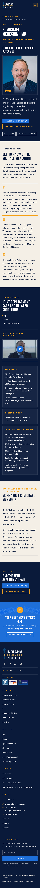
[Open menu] (35, 5)
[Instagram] (10, 664)
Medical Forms (8, 718)
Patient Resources (9, 695)
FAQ (4, 709)
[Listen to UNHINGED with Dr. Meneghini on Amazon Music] (20, 670)
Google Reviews (11, 814)
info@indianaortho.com (15, 804)
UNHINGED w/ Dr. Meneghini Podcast (17, 787)
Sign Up (19, 858)
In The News (7, 778)
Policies (5, 722)
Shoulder (6, 748)
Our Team (6, 774)
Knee (4, 739)
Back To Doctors (13, 149)
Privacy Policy (6, 881)
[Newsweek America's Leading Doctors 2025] (23, 682)
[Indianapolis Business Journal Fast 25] (13, 682)
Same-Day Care (9, 761)
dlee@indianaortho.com (15, 811)
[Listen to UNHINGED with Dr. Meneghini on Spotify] (11, 670)
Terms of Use (18, 881)
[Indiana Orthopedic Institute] (8, 5)
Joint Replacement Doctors (17, 126)
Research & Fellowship (11, 783)
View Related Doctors (15, 591)
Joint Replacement (10, 757)
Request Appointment (15, 121)
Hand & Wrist (7, 752)
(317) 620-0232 (11, 799)
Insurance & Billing (9, 713)
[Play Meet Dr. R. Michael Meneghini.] (20, 349)
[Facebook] (4, 664)
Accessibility (30, 881)
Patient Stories (8, 700)
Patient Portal (8, 704)
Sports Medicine (9, 743)
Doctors (14, 16)
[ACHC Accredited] (5, 682)
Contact (5, 828)
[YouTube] (20, 664)
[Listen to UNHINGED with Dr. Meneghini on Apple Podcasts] (15, 670)
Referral (5, 823)
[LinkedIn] (15, 664)
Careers (5, 819)
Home (4, 16)
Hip (3, 734)
